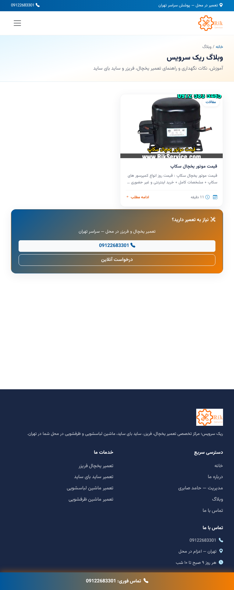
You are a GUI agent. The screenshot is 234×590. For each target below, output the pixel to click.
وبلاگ (217, 499)
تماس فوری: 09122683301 (113, 581)
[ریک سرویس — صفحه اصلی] (210, 23)
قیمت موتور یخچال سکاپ (193, 166)
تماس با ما (213, 511)
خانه (219, 47)
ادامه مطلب (140, 197)
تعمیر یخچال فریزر (96, 466)
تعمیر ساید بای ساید (93, 477)
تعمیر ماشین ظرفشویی (91, 499)
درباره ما (215, 477)
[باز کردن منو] (17, 22)
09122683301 (22, 5)
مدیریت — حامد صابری (200, 488)
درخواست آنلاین (117, 260)
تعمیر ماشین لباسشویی (90, 488)
